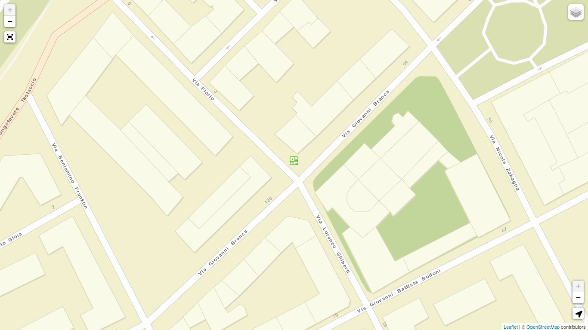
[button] (9, 37)
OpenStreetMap (543, 326)
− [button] (10, 21)
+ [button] (10, 9)
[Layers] (576, 12)
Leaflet (511, 326)
